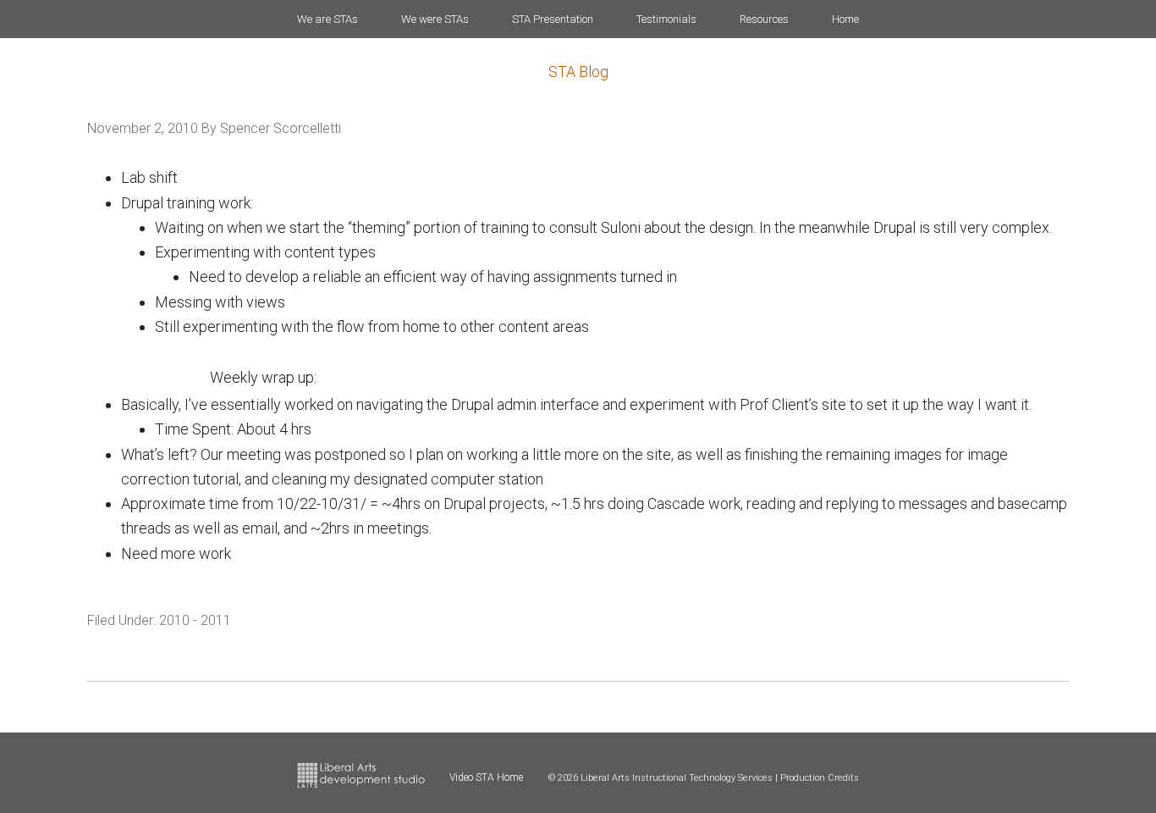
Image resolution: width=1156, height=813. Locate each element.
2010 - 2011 (195, 620)
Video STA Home (486, 777)
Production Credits (819, 777)
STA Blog (578, 71)
